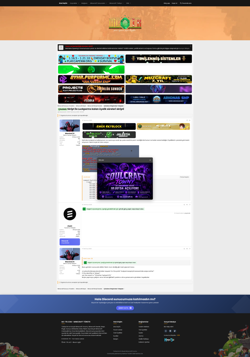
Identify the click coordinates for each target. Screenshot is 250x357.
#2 (187, 204)
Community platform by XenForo (125, 353)
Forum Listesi (117, 330)
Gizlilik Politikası (144, 339)
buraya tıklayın (184, 48)
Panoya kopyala (184, 177)
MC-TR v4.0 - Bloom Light (72, 342)
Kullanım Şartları (144, 342)
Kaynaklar (73, 3)
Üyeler (141, 333)
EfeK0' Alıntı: (87, 258)
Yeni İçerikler (143, 330)
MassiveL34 (63, 112)
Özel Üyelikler (117, 333)
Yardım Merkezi (144, 327)
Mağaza (84, 3)
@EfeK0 (111, 277)
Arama (141, 336)
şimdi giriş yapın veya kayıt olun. (131, 209)
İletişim (115, 339)
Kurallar (115, 336)
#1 (189, 120)
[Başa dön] (189, 204)
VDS (178, 335)
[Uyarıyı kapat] (190, 46)
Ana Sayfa (63, 3)
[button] (78, 3)
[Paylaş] (187, 120)
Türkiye (78, 145)
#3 (187, 249)
